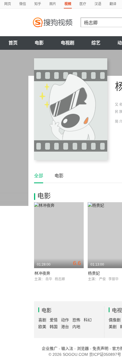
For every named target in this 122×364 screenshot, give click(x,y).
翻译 (113, 4)
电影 (39, 42)
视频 (67, 4)
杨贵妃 (94, 273)
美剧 (113, 326)
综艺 (95, 42)
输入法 (67, 348)
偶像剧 (115, 320)
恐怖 (76, 320)
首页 (13, 42)
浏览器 (83, 348)
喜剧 (42, 320)
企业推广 (50, 348)
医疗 (82, 4)
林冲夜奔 (42, 273)
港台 (65, 326)
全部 (38, 175)
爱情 (54, 320)
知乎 (37, 4)
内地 (76, 326)
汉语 (97, 4)
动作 (65, 320)
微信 (22, 4)
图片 (52, 4)
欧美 (42, 326)
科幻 (88, 320)
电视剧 (67, 42)
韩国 (54, 326)
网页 (7, 4)
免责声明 (100, 348)
